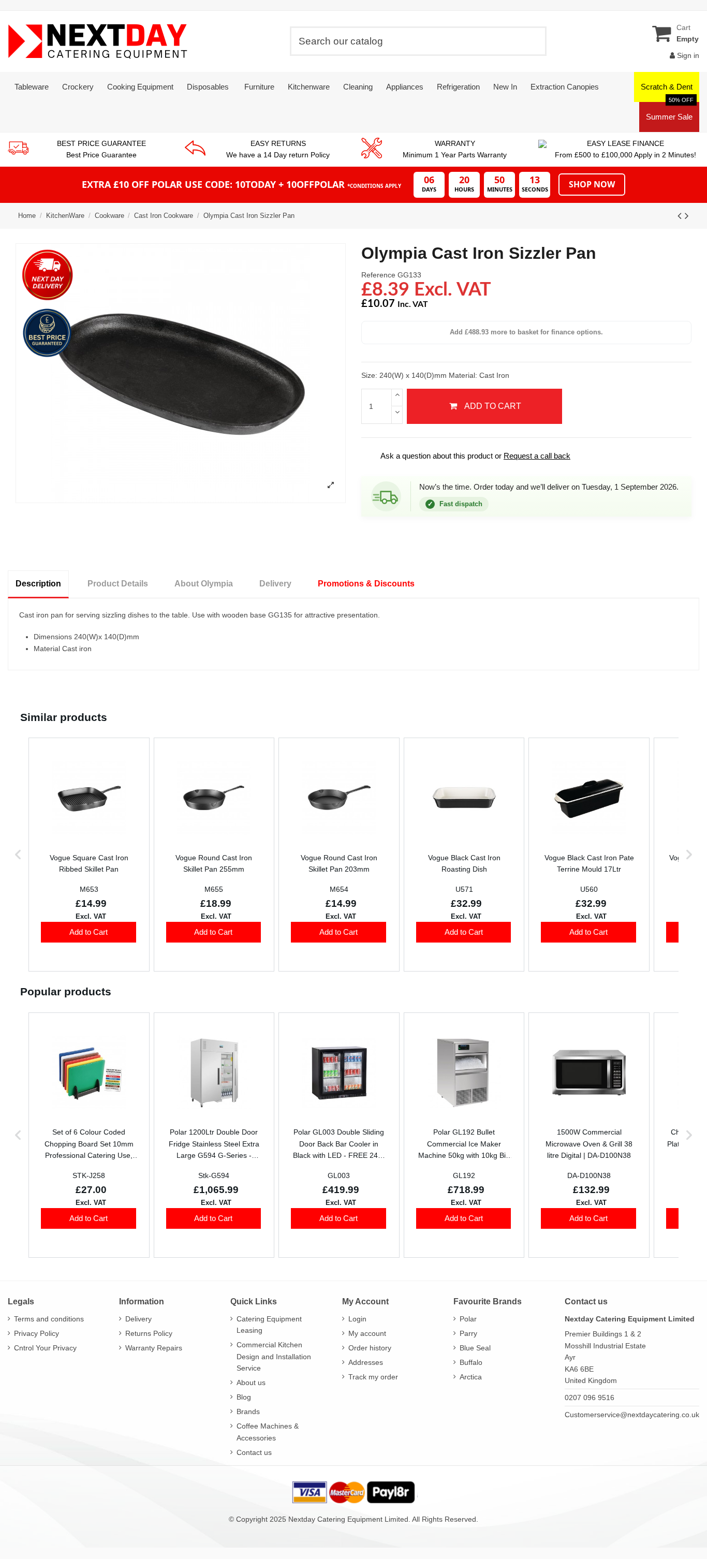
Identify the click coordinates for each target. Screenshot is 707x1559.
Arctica (471, 1377)
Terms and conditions (49, 1319)
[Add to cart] (88, 932)
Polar (468, 1319)
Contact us (254, 1452)
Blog (244, 1397)
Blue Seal (475, 1348)
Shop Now (592, 184)
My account (367, 1333)
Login (357, 1319)
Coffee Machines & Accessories (268, 1432)
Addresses (365, 1362)
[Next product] (687, 216)
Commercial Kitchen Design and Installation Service (274, 1356)
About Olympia (203, 583)
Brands (248, 1411)
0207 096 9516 (589, 1397)
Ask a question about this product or (468, 455)
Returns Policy (148, 1333)
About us (251, 1382)
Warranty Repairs (153, 1348)
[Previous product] (681, 216)
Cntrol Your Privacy (45, 1348)
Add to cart (492, 406)
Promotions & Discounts (366, 583)
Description (38, 583)
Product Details (117, 583)
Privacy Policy (36, 1333)
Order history (369, 1348)
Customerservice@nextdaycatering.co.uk (632, 1414)
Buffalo (471, 1362)
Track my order (373, 1377)
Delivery (275, 583)
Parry (468, 1333)
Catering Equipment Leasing (269, 1324)
